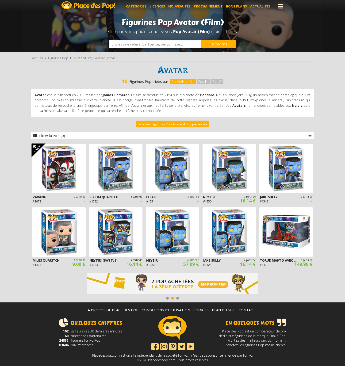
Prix (201, 81)
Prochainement (208, 6)
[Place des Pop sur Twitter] (181, 346)
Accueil (37, 58)
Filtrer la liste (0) (52, 135)
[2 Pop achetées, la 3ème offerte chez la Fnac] (172, 284)
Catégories (136, 6)
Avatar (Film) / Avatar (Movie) (95, 58)
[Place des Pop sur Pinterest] (172, 346)
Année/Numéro (183, 81)
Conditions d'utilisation (166, 310)
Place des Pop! (88, 6)
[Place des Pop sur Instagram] (164, 346)
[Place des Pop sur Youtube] (190, 346)
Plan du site (223, 310)
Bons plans (236, 6)
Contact (247, 310)
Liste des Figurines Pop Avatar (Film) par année (172, 124)
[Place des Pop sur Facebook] (155, 346)
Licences (157, 6)
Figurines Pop (58, 58)
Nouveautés (179, 6)
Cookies (201, 310)
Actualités (260, 6)
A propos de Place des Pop (113, 310)
